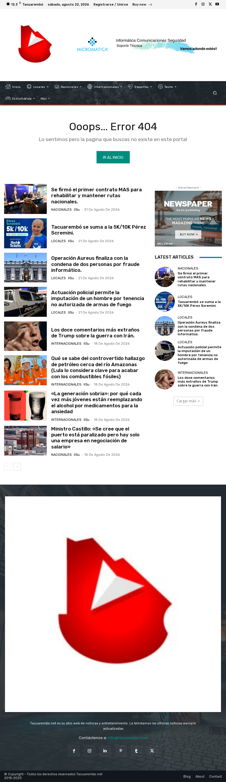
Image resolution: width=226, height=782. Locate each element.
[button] (215, 92)
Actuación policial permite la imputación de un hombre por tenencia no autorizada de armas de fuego (97, 298)
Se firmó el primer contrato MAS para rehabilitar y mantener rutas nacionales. (96, 196)
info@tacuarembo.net (127, 738)
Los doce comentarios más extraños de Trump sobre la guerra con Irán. (95, 333)
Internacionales (66, 343)
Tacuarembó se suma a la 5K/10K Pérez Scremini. (98, 230)
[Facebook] (196, 4)
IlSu (77, 210)
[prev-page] (7, 466)
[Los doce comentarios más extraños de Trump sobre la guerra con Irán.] (25, 336)
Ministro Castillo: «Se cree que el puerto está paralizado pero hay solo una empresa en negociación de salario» (95, 438)
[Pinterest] (121, 751)
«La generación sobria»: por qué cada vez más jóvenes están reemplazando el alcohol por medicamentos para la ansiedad (96, 402)
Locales (58, 241)
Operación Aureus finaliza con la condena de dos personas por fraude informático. (95, 264)
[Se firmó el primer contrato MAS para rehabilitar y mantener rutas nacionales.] (25, 199)
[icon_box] (142, 5)
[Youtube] (217, 4)
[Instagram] (203, 4)
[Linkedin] (105, 751)
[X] (210, 4)
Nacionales (61, 209)
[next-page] (17, 466)
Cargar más (186, 400)
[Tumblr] (136, 751)
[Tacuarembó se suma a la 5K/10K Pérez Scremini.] (25, 233)
